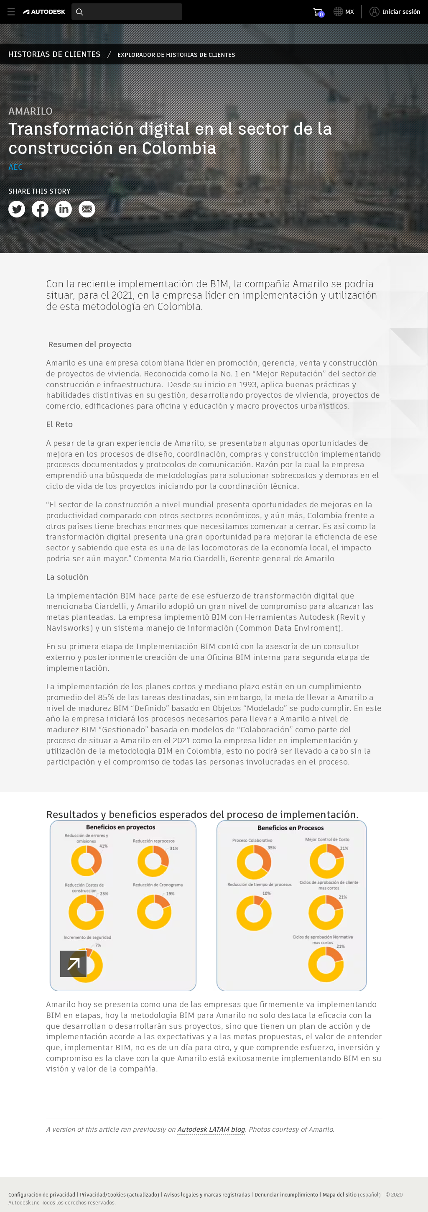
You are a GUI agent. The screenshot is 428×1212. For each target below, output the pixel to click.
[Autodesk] (45, 12)
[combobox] (126, 11)
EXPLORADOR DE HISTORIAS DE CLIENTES (176, 55)
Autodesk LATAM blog (211, 1129)
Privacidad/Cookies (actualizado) (119, 1194)
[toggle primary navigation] (16, 12)
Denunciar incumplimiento (286, 1194)
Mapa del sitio (340, 1194)
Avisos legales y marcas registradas (207, 1194)
